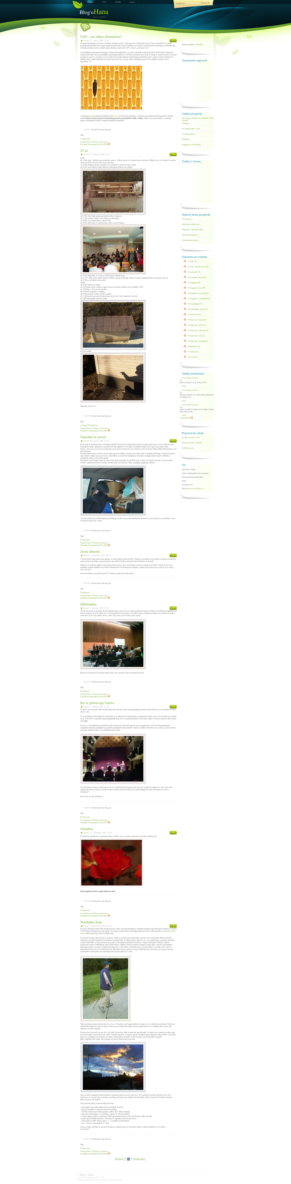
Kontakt (118, 2)
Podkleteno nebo (188, 448)
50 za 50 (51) (192, 357)
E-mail (82, 142)
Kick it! (89, 142)
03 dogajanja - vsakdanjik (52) (199, 298)
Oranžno (86, 829)
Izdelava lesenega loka (190, 235)
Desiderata (185, 123)
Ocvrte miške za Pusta (190, 378)
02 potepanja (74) (194, 272)
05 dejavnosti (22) (194, 314)
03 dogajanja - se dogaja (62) (198, 293)
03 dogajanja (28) (194, 283)
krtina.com (189, 488)
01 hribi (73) (192, 261)
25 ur (84, 151)
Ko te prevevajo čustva (97, 703)
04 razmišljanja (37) (195, 304)
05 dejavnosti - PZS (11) (197, 325)
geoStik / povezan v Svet (191, 437)
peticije (91, 116)
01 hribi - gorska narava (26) (198, 267)
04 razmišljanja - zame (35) (197, 309)
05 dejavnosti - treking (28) (197, 341)
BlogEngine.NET (92, 1177)
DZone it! (96, 142)
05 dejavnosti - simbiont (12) (198, 330)
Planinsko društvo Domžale (192, 443)
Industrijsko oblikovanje (190, 224)
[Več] (184, 386)
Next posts (119, 1159)
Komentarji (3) (94, 598)
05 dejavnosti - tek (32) (196, 336)
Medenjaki (185, 139)
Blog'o (94, 11)
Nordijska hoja (91, 922)
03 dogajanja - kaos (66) (196, 288)
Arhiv (104, 2)
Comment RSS (185, 418)
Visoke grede (186, 219)
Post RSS (104, 144)
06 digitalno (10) (194, 346)
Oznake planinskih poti (190, 240)
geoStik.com (198, 488)
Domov (90, 2)
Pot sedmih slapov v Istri (191, 129)
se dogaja (83, 425)
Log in (132, 2)
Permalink (84, 144)
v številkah (198, 44)
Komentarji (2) (94, 545)
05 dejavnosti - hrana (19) (197, 320)
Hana (191, 485)
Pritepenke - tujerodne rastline (192, 230)
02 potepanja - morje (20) (197, 277)
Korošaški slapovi (188, 134)
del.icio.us (104, 142)
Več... (91, 61)
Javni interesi (90, 551)
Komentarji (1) (94, 822)
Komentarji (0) (94, 144)
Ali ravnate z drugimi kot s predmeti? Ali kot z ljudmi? (198, 119)
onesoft (119, 1180)
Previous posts (139, 1159)
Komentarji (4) (94, 697)
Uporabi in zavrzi (93, 437)
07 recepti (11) (193, 352)
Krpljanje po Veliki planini (191, 145)
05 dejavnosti (85, 139)
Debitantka (88, 604)
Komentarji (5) (94, 431)
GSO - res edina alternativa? (101, 37)
